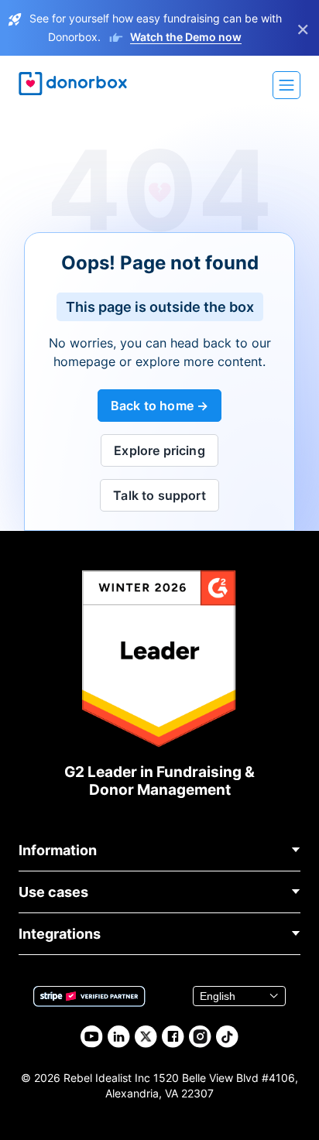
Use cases (53, 892)
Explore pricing (159, 450)
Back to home (152, 405)
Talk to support (159, 495)
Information (58, 850)
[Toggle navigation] (286, 85)
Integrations (60, 934)
